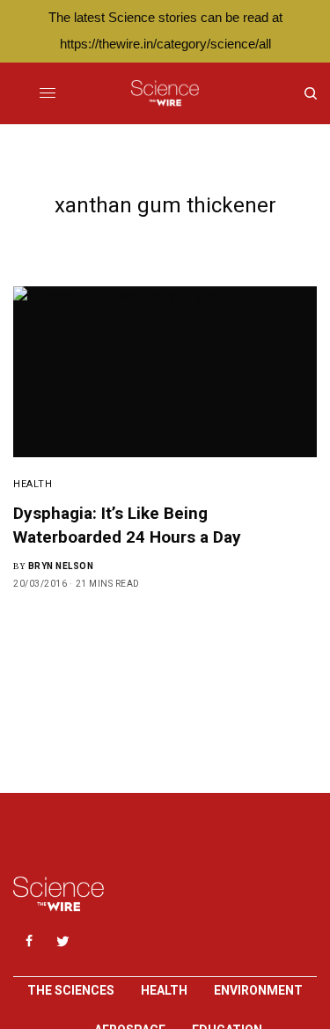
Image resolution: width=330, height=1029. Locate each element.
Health (32, 484)
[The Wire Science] (165, 93)
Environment (258, 990)
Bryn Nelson (61, 566)
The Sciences (70, 990)
